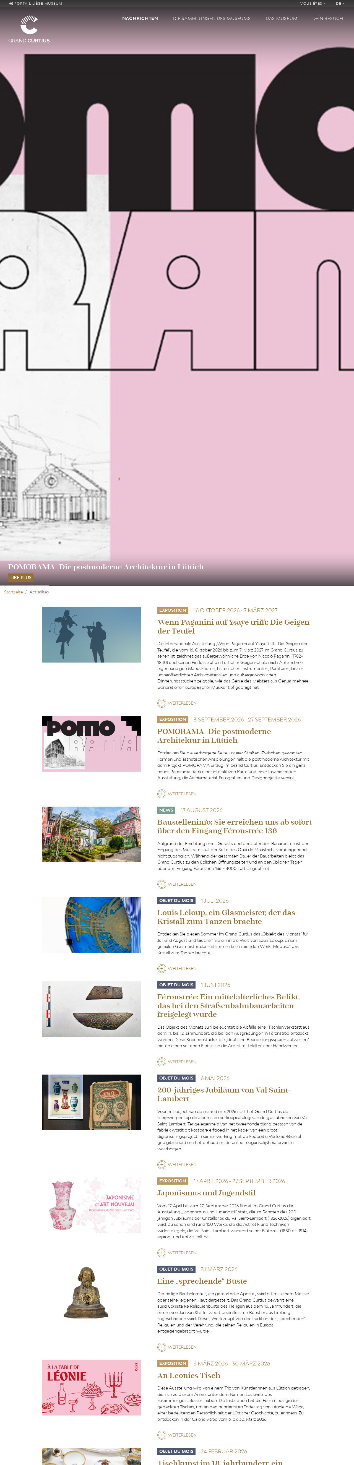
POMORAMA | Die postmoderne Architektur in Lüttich (106, 567)
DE (339, 3)
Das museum (282, 18)
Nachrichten (140, 18)
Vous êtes (312, 3)
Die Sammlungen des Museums (212, 18)
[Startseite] (62, 28)
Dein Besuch (328, 18)
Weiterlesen (182, 704)
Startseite (13, 592)
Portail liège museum (38, 3)
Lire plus (21, 577)
